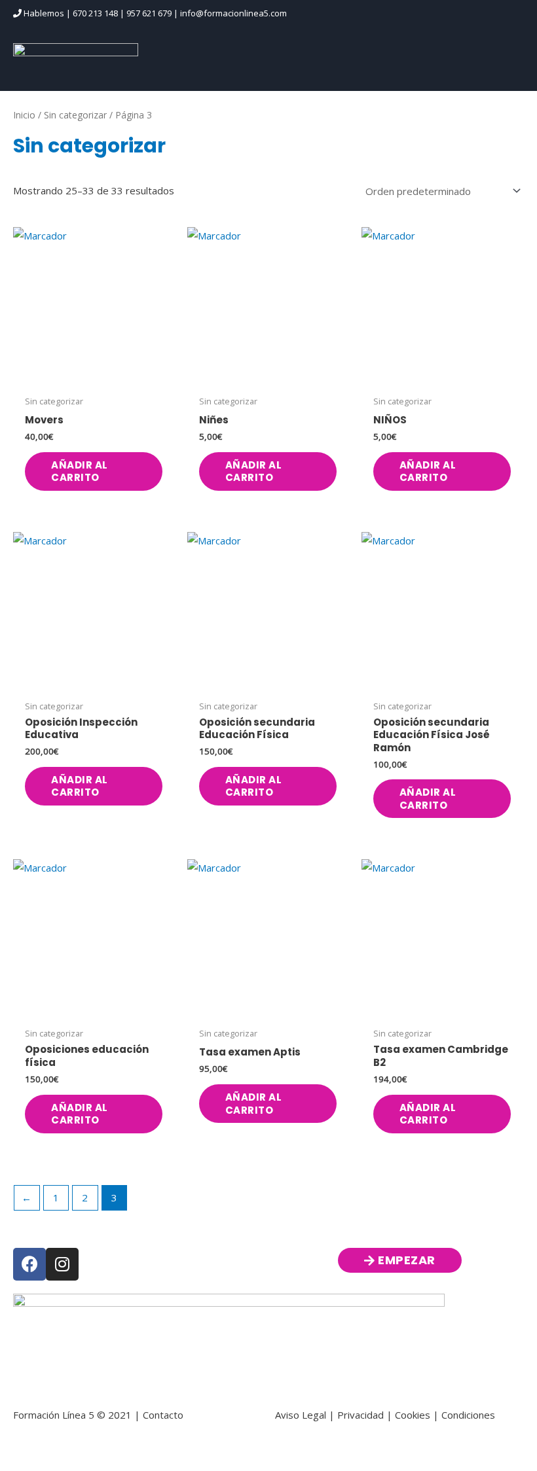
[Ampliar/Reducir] (26, 1445)
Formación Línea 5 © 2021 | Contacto (98, 1414)
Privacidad (360, 1414)
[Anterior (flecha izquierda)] (26, 1464)
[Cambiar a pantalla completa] (81, 1445)
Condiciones (468, 1414)
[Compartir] (136, 1445)
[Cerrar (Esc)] (191, 1445)
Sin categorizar (75, 115)
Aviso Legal (300, 1414)
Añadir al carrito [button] (79, 471)
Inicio (24, 115)
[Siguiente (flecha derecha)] (81, 1464)
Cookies (412, 1414)
